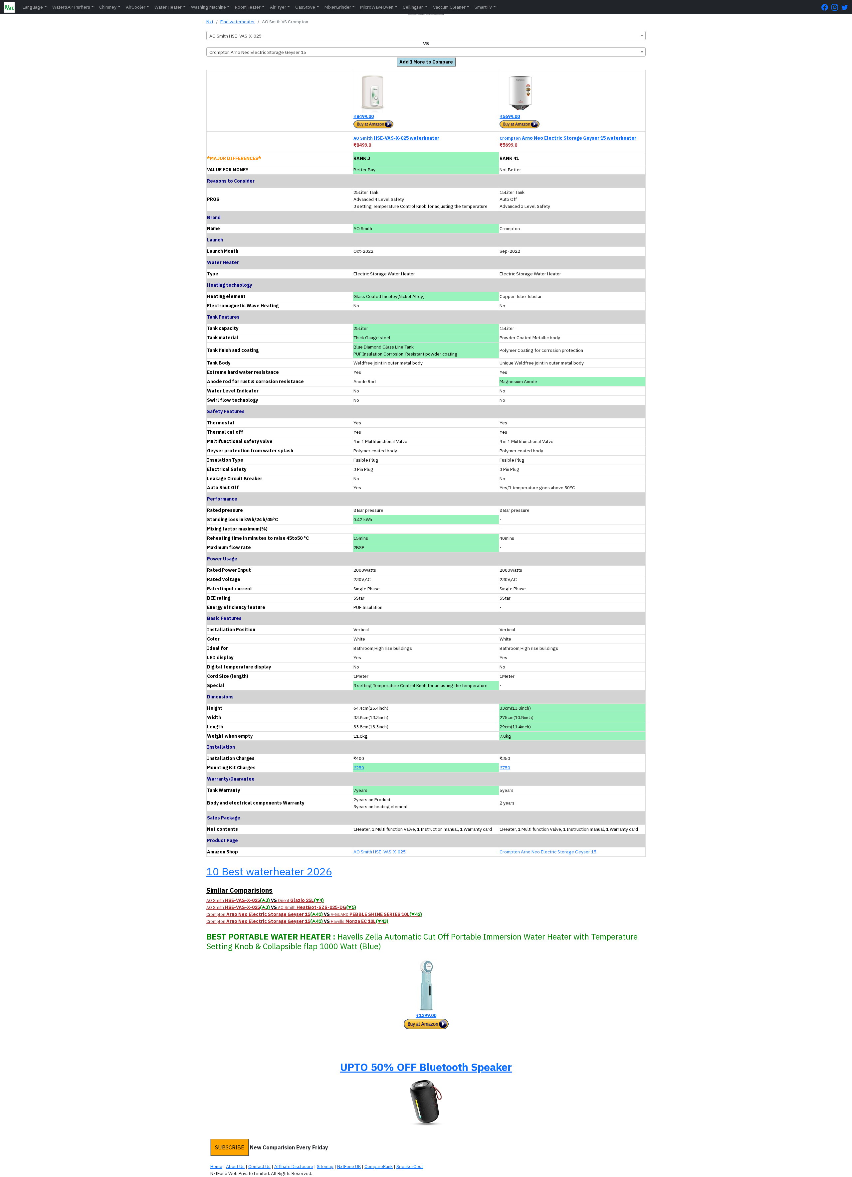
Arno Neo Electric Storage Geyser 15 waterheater (568, 138)
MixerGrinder (337, 7)
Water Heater (168, 7)
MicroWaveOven (376, 7)
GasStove (305, 7)
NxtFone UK (349, 1166)
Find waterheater (237, 22)
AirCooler (135, 7)
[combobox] (426, 35)
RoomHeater (248, 7)
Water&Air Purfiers (71, 7)
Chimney (107, 7)
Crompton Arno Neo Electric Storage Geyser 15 (548, 852)
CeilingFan (413, 7)
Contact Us (259, 1166)
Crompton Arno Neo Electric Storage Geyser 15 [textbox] (257, 52)
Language (33, 7)
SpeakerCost (409, 1166)
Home (216, 1166)
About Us (235, 1166)
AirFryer (278, 7)
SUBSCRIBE (229, 1147)
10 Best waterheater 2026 (269, 871)
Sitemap (325, 1166)
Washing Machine (208, 7)
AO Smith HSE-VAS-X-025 (379, 852)
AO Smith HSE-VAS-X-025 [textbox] (235, 36)
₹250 (358, 768)
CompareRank (378, 1166)
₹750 (505, 768)
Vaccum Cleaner (449, 7)
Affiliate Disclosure (293, 1166)
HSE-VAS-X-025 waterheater (396, 138)
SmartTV (483, 7)
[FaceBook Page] (826, 7)
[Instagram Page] (836, 7)
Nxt (209, 22)
